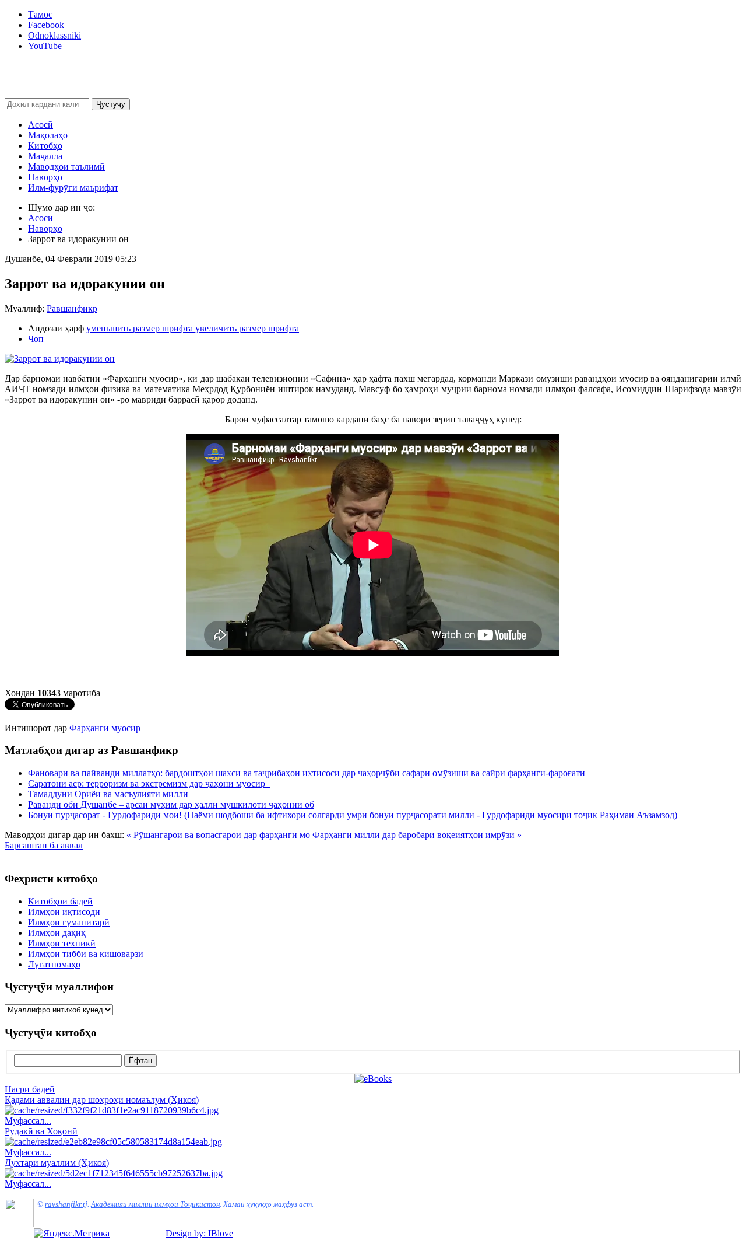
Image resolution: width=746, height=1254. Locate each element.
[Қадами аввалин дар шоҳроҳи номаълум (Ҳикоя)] (112, 1110)
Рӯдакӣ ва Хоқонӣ (41, 1131)
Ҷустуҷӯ (110, 104)
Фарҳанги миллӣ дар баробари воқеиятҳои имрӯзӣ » (417, 835)
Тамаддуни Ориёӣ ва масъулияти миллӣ (108, 794)
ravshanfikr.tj (66, 1204)
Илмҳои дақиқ (57, 933)
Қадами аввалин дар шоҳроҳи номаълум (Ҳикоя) (102, 1100)
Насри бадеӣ (30, 1089)
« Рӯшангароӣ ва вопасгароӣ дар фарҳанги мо (218, 835)
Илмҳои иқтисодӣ (64, 912)
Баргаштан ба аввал (44, 845)
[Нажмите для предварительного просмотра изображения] (60, 359)
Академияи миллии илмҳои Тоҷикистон (155, 1204)
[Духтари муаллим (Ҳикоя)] (114, 1173)
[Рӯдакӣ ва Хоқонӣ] (113, 1142)
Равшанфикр (72, 308)
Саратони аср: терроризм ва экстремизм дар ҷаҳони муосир (149, 783)
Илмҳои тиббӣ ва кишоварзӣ (85, 954)
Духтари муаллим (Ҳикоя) (57, 1163)
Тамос (40, 14)
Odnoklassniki (54, 35)
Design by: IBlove (199, 1233)
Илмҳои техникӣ (62, 943)
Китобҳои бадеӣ (60, 901)
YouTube (45, 46)
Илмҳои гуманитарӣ (69, 922)
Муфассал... (28, 1121)
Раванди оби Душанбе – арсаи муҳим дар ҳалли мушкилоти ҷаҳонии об (171, 804)
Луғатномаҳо (54, 964)
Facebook (46, 25)
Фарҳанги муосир (104, 728)
